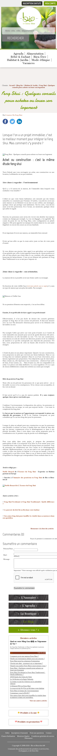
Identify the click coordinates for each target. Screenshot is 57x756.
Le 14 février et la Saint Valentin (21, 679)
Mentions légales (23, 736)
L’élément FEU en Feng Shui (20, 686)
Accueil (12, 85)
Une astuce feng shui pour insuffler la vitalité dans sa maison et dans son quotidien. (28, 696)
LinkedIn (19, 121)
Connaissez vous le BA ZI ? (20, 693)
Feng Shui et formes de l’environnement (24, 691)
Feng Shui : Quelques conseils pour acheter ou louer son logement (33, 86)
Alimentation (35, 53)
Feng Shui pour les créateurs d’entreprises (25, 661)
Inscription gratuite (32, 3)
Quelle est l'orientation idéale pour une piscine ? (27, 659)
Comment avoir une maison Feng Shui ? (24, 656)
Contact (49, 733)
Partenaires (28, 738)
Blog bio (19, 85)
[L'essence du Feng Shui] (19, 485)
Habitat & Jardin (17, 60)
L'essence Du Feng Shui (13, 115)
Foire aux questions (37, 733)
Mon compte (50, 3)
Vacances (29, 63)
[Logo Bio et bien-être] (28, 24)
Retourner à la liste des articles (42, 529)
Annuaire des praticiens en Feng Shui (27, 478)
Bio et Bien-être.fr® (38, 746)
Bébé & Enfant (20, 56)
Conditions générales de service (42, 736)
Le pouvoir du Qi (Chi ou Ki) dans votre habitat (21, 510)
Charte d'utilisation (8, 736)
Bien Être (39, 56)
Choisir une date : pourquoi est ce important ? (26, 663)
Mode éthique (41, 60)
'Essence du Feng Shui (27, 472)
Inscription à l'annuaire (19, 733)
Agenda (18, 53)
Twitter (12, 121)
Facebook (5, 121)
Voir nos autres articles (38, 701)
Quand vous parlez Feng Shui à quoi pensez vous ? (28, 666)
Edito (7, 733)
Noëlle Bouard (8, 472)
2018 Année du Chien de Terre (21, 677)
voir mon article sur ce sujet (37, 286)
